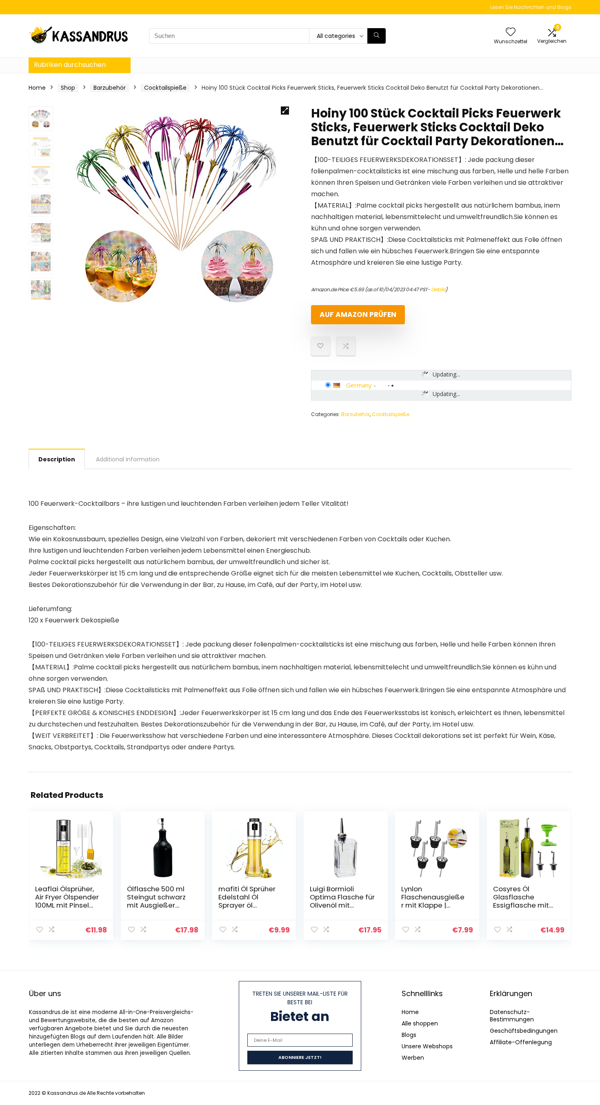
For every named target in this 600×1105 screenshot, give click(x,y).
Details (438, 289)
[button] (285, 110)
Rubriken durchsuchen (70, 64)
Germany (359, 385)
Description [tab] (56, 459)
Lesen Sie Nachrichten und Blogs (530, 7)
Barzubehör (109, 88)
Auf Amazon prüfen (358, 314)
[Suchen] (376, 36)
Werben (413, 1058)
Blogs (409, 1035)
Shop (68, 88)
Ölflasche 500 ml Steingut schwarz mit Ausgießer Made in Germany (157, 901)
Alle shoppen (420, 1023)
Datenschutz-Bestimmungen (512, 1015)
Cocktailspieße (165, 88)
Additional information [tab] (128, 459)
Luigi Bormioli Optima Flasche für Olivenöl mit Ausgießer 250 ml (342, 901)
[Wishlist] (511, 32)
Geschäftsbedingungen (524, 1031)
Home (37, 88)
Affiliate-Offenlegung (521, 1042)
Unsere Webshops (427, 1046)
